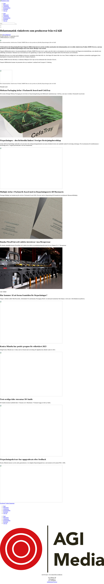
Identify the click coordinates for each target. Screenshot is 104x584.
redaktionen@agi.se (52, 582)
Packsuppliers (6, 8)
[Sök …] (0, 25)
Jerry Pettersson (7, 34)
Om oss (5, 10)
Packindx (5, 9)
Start (4, 3)
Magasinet (6, 5)
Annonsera (6, 6)
